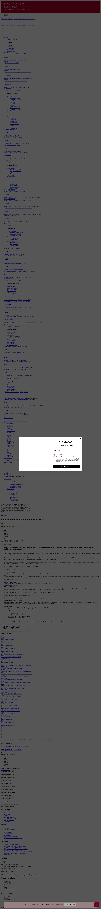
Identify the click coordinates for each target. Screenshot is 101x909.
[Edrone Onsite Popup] (50, 454)
